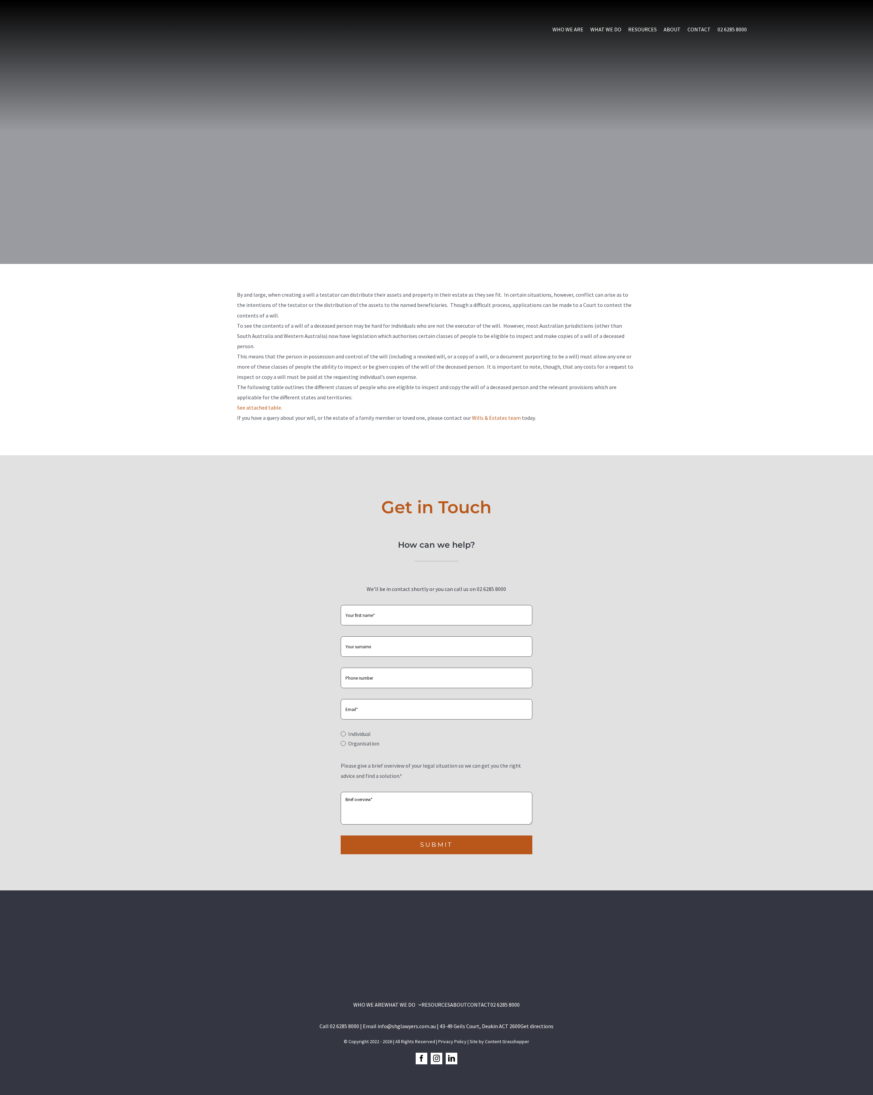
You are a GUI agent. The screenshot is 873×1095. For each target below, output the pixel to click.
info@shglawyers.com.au (407, 1026)
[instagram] (436, 1058)
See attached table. (259, 407)
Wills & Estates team (496, 417)
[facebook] (421, 1058)
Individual (359, 733)
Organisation (363, 743)
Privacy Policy (452, 1041)
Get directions (536, 1026)
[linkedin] (451, 1058)
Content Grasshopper (507, 1041)
